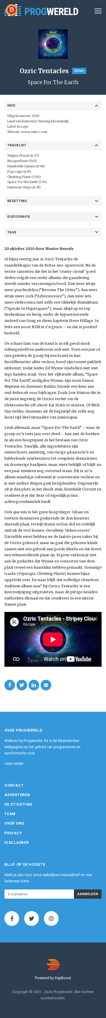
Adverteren (17, 795)
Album (79, 71)
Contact (14, 785)
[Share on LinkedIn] (34, 685)
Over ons (14, 823)
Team (10, 814)
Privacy (13, 833)
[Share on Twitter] (21, 685)
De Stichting (18, 804)
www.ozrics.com (34, 132)
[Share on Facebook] (9, 685)
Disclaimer (16, 843)
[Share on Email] (46, 685)
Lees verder (14, 764)
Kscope (23, 127)
